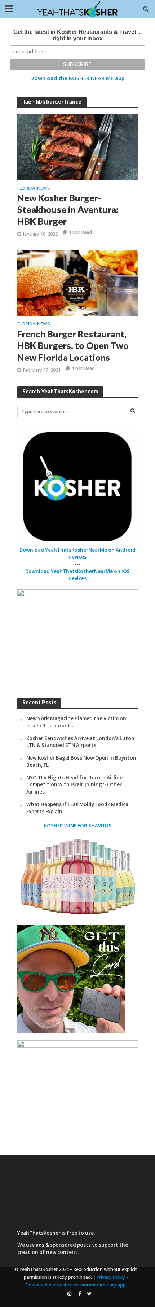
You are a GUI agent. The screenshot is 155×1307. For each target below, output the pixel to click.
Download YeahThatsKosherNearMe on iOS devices (77, 575)
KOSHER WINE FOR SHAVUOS (77, 825)
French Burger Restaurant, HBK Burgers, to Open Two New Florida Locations (73, 345)
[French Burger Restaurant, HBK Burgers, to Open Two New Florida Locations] (77, 282)
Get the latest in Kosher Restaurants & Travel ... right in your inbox (77, 35)
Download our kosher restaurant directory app (76, 1285)
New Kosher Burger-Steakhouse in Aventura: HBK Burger (67, 209)
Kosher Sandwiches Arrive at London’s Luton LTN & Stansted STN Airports (80, 742)
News (43, 188)
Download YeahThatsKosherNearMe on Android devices (77, 553)
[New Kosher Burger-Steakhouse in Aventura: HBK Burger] (77, 146)
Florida (26, 188)
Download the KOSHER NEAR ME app (77, 78)
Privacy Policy (111, 1277)
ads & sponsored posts (63, 1245)
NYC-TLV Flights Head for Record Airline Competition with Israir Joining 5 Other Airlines (74, 784)
